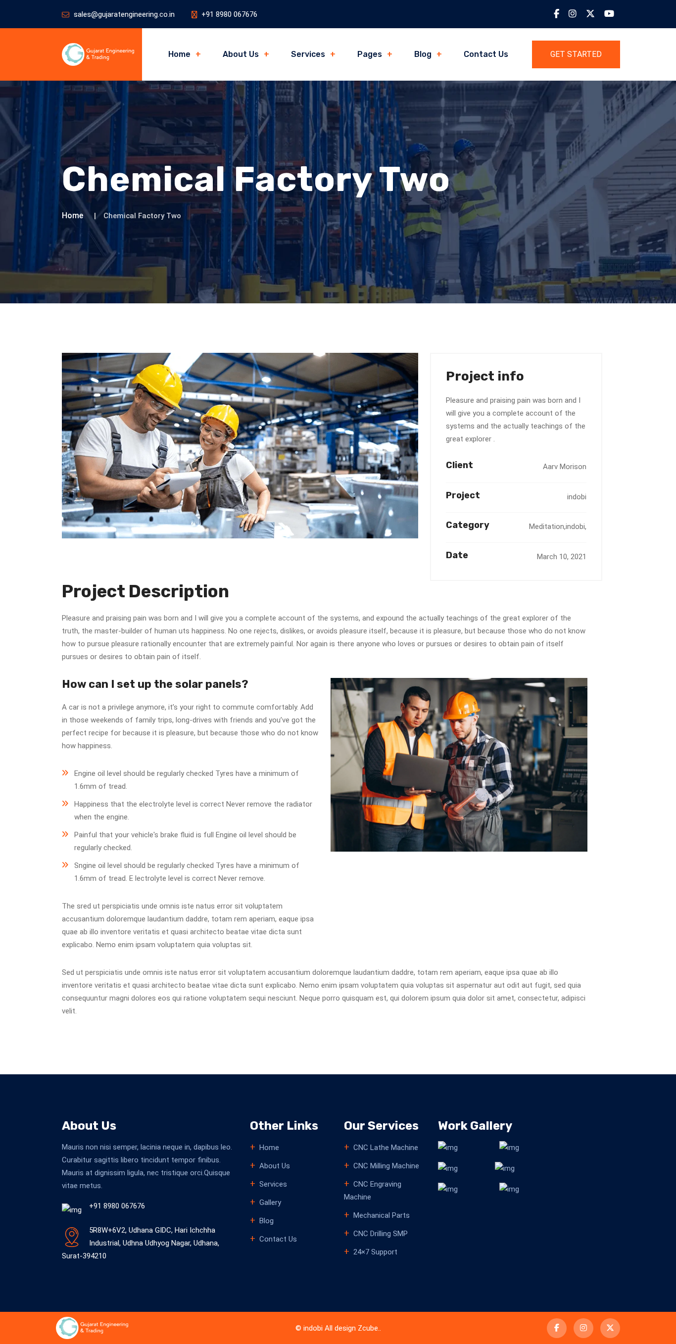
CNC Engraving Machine (372, 1190)
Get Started (576, 54)
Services (308, 54)
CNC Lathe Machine (385, 1147)
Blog (423, 54)
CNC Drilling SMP (380, 1233)
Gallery (270, 1202)
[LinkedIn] (573, 13)
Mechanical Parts (381, 1215)
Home (179, 54)
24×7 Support (375, 1252)
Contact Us (486, 54)
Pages (369, 54)
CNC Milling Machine (386, 1165)
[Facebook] (556, 13)
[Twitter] (590, 13)
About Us (241, 54)
